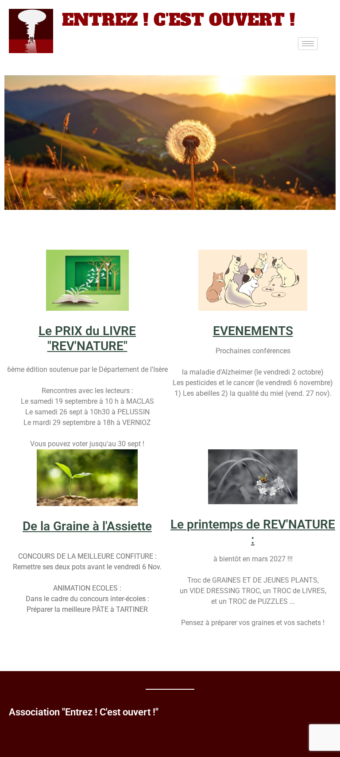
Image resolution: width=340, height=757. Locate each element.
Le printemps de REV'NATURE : (252, 532)
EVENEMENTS (253, 331)
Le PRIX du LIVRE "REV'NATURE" (87, 338)
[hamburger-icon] (308, 43)
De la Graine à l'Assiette (87, 526)
